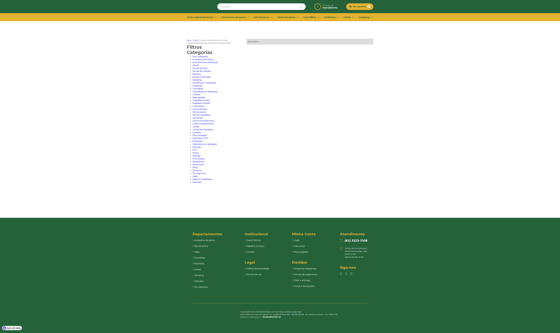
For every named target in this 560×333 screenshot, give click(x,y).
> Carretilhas (198, 257)
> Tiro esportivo (200, 287)
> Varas (196, 252)
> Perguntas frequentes (304, 268)
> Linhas (196, 269)
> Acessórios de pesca (203, 240)
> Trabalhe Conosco (254, 246)
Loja (195, 40)
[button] (359, 6)
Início (189, 40)
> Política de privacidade (257, 268)
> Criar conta (298, 246)
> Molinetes (198, 263)
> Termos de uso (253, 274)
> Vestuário (198, 281)
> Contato (250, 252)
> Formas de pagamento (304, 274)
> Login (296, 240)
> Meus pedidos (300, 252)
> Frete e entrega (301, 280)
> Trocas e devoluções (303, 286)
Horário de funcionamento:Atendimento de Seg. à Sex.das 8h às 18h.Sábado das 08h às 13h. (353, 252)
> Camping (198, 275)
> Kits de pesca (200, 246)
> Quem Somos (253, 240)
